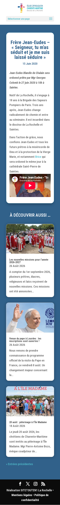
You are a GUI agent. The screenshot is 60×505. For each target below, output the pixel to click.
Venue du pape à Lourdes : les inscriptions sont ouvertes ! (25, 340)
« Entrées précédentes (19, 464)
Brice (38, 156)
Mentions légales (22, 495)
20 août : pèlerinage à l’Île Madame (28, 422)
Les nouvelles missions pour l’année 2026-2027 (28, 261)
